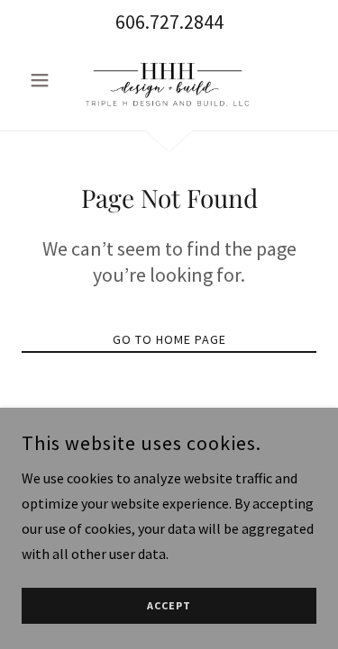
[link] (168, 80)
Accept (169, 606)
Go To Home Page (169, 339)
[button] (44, 80)
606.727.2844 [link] (169, 21)
